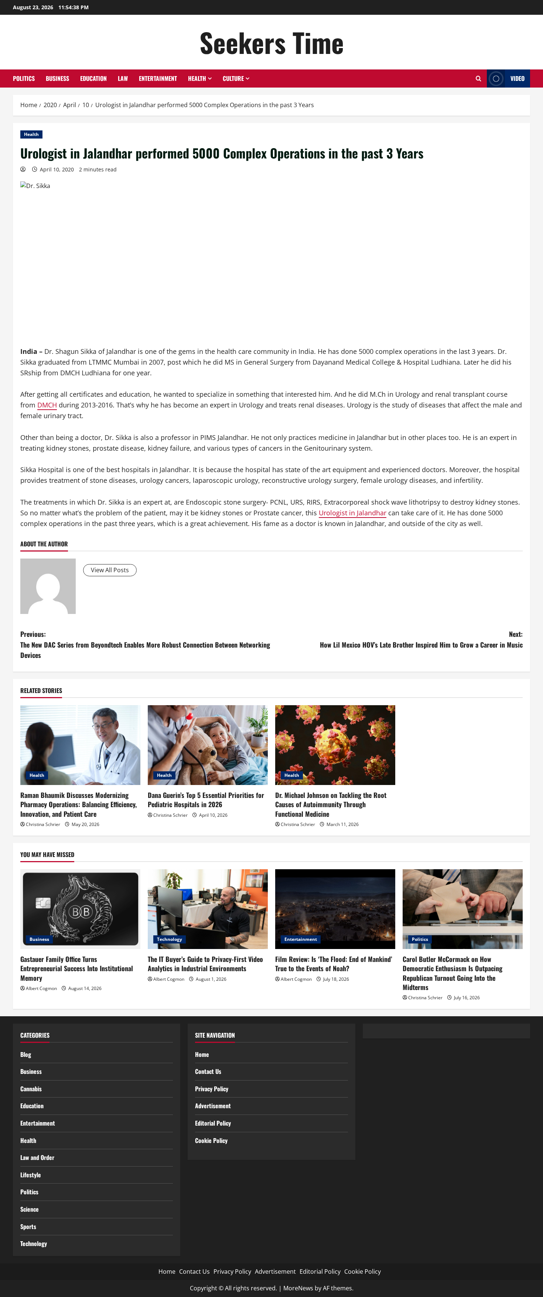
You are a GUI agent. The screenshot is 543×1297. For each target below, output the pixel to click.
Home (202, 1054)
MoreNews (298, 1288)
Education (93, 78)
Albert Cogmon (41, 988)
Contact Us (208, 1071)
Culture (233, 78)
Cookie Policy (211, 1140)
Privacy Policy (211, 1088)
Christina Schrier (43, 824)
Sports (28, 1226)
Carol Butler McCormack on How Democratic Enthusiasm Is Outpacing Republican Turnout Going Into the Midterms (452, 973)
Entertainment (158, 78)
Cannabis (31, 1088)
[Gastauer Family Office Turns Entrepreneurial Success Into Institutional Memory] (80, 909)
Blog (25, 1054)
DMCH (47, 404)
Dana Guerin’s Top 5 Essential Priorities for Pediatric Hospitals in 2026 (206, 799)
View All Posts (110, 570)
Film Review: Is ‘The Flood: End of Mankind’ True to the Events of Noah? (333, 963)
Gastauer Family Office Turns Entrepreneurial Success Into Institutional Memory (76, 968)
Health (197, 78)
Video (517, 78)
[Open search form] (478, 78)
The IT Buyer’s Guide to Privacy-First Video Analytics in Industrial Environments (205, 963)
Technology (169, 939)
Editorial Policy (213, 1123)
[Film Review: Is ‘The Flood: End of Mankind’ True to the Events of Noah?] (335, 909)
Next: (421, 639)
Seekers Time (271, 42)
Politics (24, 78)
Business (57, 78)
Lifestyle (30, 1174)
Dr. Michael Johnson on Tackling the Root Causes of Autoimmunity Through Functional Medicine (330, 804)
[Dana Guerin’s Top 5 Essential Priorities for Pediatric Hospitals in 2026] (208, 745)
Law (123, 78)
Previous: (145, 644)
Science (29, 1209)
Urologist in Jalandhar (352, 512)
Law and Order (37, 1157)
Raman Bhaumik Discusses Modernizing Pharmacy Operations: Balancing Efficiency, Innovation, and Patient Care (78, 804)
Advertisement (213, 1105)
